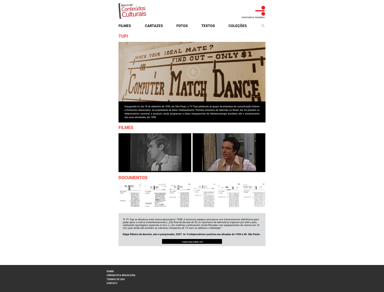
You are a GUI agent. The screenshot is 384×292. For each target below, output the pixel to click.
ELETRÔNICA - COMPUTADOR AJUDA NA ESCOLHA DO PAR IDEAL (183, 93)
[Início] (132, 18)
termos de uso (115, 279)
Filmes (125, 127)
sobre (110, 271)
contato (111, 283)
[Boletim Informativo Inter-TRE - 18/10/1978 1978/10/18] (180, 195)
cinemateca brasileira (120, 275)
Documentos (133, 177)
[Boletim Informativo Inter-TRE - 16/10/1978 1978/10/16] (130, 195)
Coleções (237, 26)
